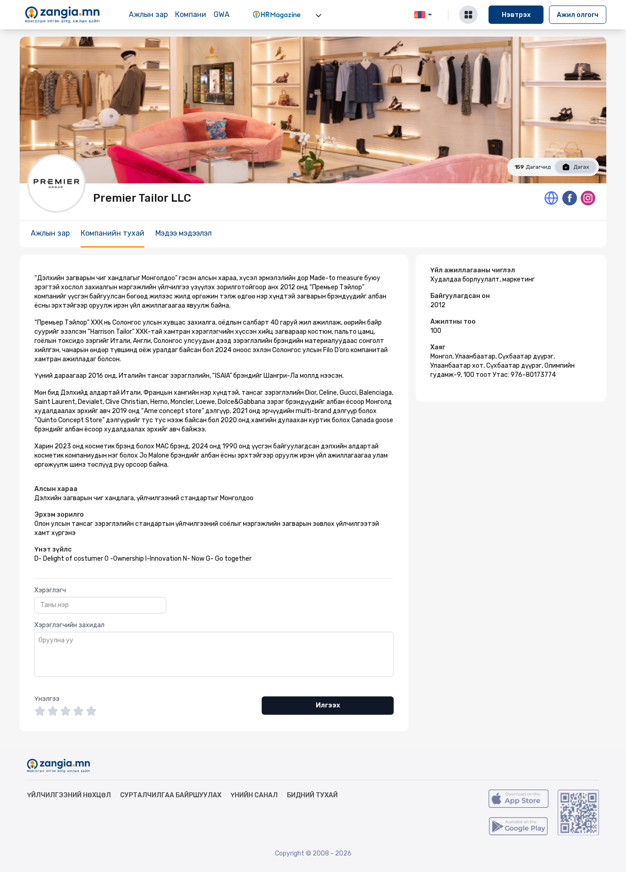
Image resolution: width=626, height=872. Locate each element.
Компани (190, 14)
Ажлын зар (148, 14)
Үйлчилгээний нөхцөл (69, 795)
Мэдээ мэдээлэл (183, 233)
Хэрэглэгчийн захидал (69, 625)
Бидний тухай (312, 795)
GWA (222, 14)
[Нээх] (318, 15)
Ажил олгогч (578, 15)
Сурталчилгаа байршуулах (170, 795)
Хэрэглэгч (50, 590)
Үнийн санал (254, 795)
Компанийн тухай (112, 233)
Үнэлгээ (47, 699)
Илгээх (328, 705)
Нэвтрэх (516, 15)
